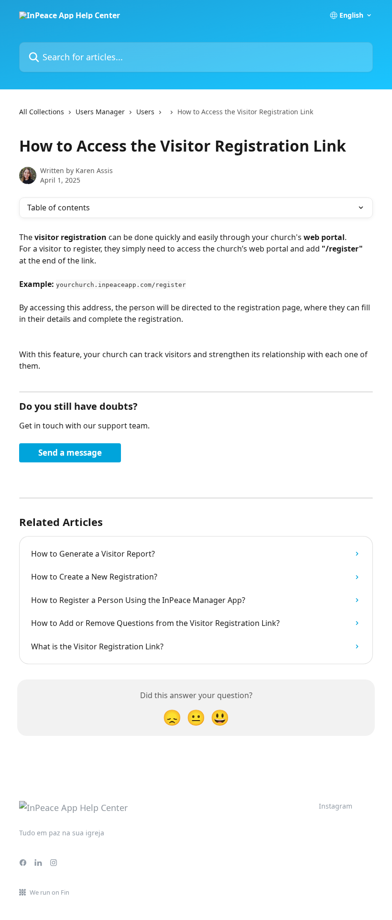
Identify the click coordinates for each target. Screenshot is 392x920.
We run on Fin (49, 892)
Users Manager (100, 111)
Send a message (70, 452)
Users (145, 111)
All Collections (41, 111)
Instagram (335, 805)
